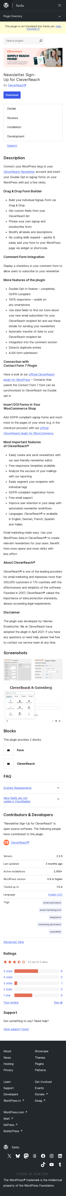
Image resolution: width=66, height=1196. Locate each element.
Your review (11, 1002)
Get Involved (43, 1082)
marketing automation (49, 924)
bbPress (11, 1125)
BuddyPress (13, 1131)
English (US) (55, 894)
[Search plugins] (40, 40)
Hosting (9, 1064)
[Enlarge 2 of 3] (57, 663)
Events (39, 1088)
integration (55, 917)
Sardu (15, 1147)
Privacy (8, 1070)
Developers (11, 1094)
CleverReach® (17, 85)
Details (11, 108)
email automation (52, 902)
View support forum (16, 1029)
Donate (41, 1094)
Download (12, 94)
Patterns (40, 1070)
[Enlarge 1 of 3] (27, 663)
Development (15, 136)
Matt (8, 1118)
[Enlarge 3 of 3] (57, 688)
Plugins (39, 1064)
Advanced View (14, 942)
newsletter (55, 931)
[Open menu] (60, 5)
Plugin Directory (13, 16)
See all (58, 1002)
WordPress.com (15, 1112)
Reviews (12, 118)
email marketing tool (50, 910)
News (7, 1057)
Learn (7, 1082)
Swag (40, 1100)
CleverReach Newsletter (19, 171)
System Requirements (18, 788)
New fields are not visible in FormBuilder (17, 799)
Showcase (41, 1051)
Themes (40, 1057)
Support (12, 145)
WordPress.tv (14, 1100)
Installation (14, 127)
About (7, 1051)
